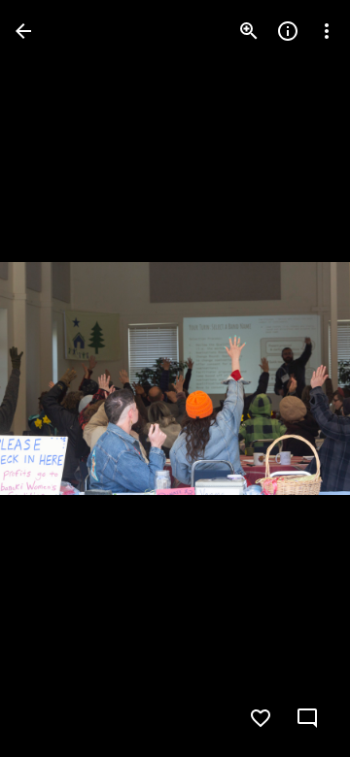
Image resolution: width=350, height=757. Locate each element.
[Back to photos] (23, 31)
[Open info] (287, 31)
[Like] (260, 718)
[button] (54, 378)
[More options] (326, 31)
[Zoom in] (248, 31)
